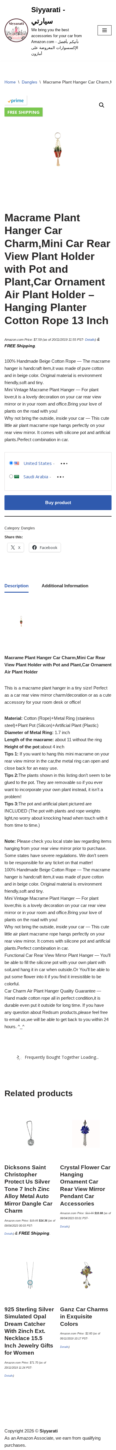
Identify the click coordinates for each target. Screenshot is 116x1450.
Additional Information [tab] (65, 585)
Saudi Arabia (35, 476)
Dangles (29, 82)
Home (10, 82)
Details (90, 339)
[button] (101, 105)
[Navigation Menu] (105, 30)
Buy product (58, 502)
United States (37, 463)
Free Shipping (23, 112)
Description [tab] (16, 585)
